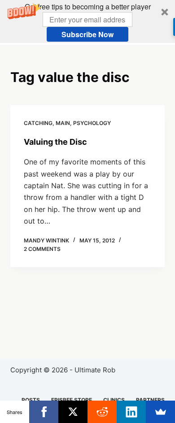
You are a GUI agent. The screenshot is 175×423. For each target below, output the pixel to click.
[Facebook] (43, 412)
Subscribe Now (87, 34)
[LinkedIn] (131, 412)
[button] (87, 21)
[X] (73, 412)
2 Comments (42, 249)
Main (63, 123)
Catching (38, 123)
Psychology (92, 123)
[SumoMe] (160, 412)
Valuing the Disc (55, 142)
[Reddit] (102, 412)
